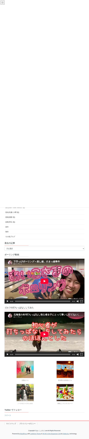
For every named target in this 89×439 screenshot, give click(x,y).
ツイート (8, 415)
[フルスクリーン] (81, 301)
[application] (44, 281)
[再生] (7, 301)
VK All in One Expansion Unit (52, 434)
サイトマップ (11, 424)
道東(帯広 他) (10, 222)
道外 (7, 227)
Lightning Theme (35, 434)
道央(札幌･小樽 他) (12, 212)
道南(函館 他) (10, 217)
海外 (7, 232)
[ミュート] (78, 301)
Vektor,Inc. (66, 434)
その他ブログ (10, 236)
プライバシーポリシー (27, 424)
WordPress (23, 434)
